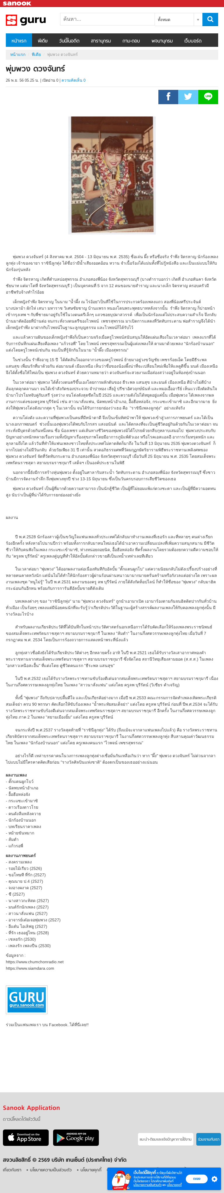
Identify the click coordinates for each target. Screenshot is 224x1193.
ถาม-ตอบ (131, 41)
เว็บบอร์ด (193, 41)
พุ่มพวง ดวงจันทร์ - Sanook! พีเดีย (36, 20)
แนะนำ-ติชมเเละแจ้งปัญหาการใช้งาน (166, 1140)
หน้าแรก (19, 41)
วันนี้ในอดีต (69, 41)
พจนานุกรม (162, 41)
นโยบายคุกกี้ (174, 1185)
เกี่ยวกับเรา (12, 1170)
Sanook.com (17, 3)
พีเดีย (43, 41)
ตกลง (196, 1178)
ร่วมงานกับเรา (208, 1140)
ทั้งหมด (164, 19)
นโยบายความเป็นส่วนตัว (148, 1185)
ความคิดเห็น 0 (73, 80)
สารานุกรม (101, 41)
